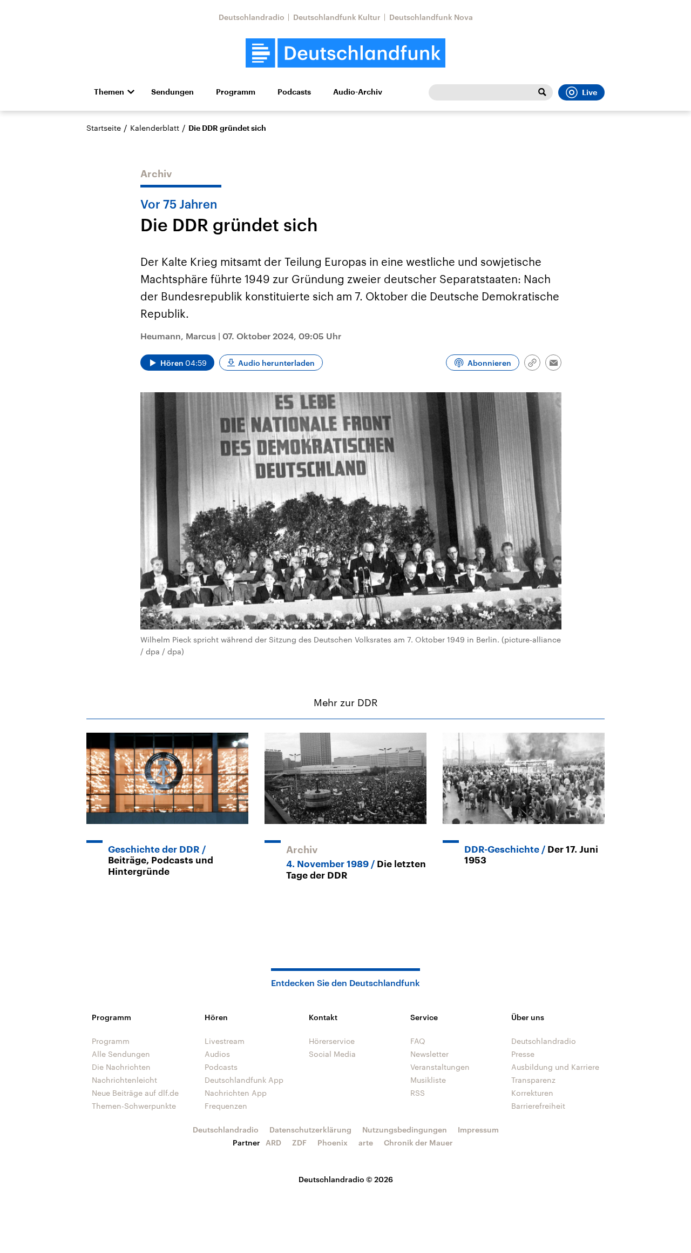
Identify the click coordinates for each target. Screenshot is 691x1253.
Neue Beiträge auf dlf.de (135, 1092)
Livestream (225, 1041)
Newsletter (429, 1053)
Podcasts (294, 92)
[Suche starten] (542, 92)
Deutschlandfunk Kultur (337, 17)
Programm (235, 92)
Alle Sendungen (121, 1053)
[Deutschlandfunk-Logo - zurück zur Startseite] (345, 53)
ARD (273, 1142)
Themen (109, 92)
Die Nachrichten (121, 1066)
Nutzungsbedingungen (404, 1129)
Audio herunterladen (276, 362)
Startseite (103, 127)
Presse (522, 1053)
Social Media (332, 1053)
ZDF (299, 1142)
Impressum (478, 1129)
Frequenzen (226, 1105)
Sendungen (172, 92)
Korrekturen (532, 1092)
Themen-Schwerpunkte (134, 1105)
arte (365, 1142)
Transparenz (533, 1079)
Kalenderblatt (154, 127)
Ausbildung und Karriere (555, 1066)
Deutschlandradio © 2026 (346, 1179)
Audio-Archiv (357, 92)
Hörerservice (332, 1041)
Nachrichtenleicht (124, 1079)
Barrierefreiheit (538, 1105)
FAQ (417, 1041)
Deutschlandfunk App (244, 1079)
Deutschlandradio (251, 17)
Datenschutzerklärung (310, 1129)
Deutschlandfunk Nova (431, 17)
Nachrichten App (236, 1092)
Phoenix (332, 1142)
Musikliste (428, 1079)
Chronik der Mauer (418, 1142)
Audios (217, 1053)
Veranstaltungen (440, 1066)
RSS (417, 1092)
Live (589, 92)
